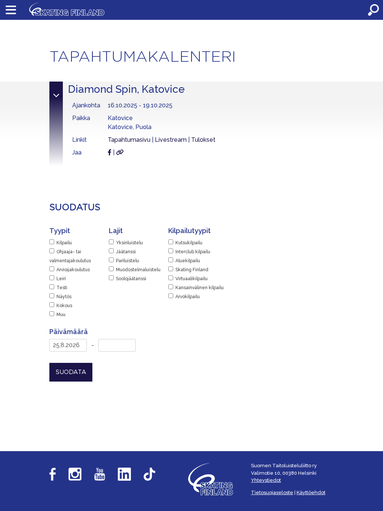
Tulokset (203, 139)
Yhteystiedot (266, 480)
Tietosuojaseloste (272, 492)
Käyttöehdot (311, 492)
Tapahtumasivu (129, 139)
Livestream (171, 139)
